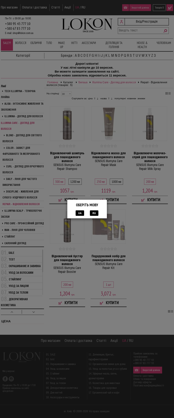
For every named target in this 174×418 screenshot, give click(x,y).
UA (80, 213)
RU (94, 213)
